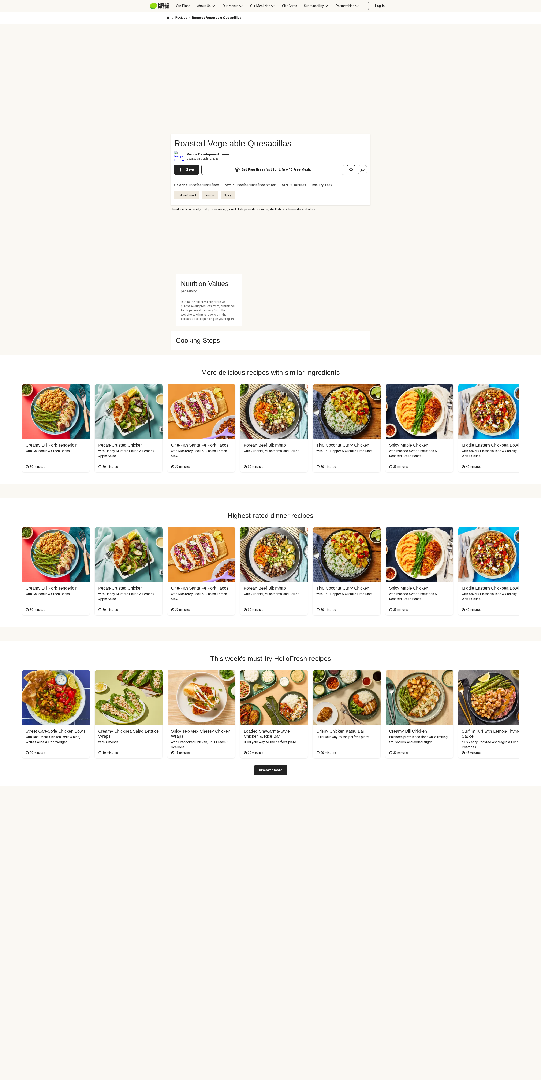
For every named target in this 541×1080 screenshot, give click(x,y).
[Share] (362, 169)
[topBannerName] (270, 35)
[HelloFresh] (159, 6)
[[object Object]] (351, 169)
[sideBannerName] (209, 242)
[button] (209, 283)
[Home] (168, 18)
